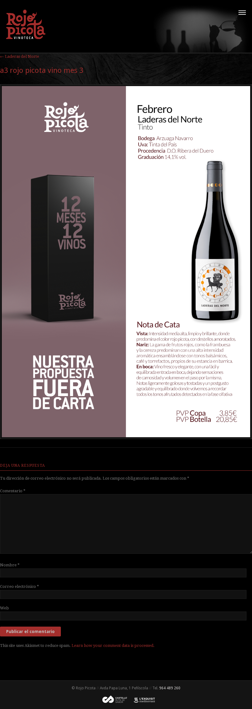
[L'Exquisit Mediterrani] (141, 701)
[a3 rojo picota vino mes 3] (126, 437)
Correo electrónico (19, 586)
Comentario (13, 491)
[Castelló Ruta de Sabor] (112, 701)
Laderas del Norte (19, 56)
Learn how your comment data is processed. (113, 645)
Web (4, 608)
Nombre (10, 565)
